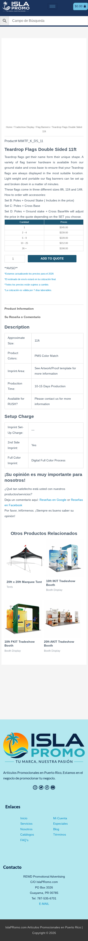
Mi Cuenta (60, 818)
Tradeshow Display (24, 127)
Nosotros (26, 829)
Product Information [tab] (19, 308)
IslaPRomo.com (16, 927)
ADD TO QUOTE (52, 258)
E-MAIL (44, 903)
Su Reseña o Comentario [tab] (22, 317)
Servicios (26, 823)
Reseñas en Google (53, 499)
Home (9, 127)
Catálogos (27, 834)
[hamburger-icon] (52, 6)
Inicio (23, 818)
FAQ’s (24, 840)
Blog (56, 829)
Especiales (60, 823)
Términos (59, 834)
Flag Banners (43, 127)
